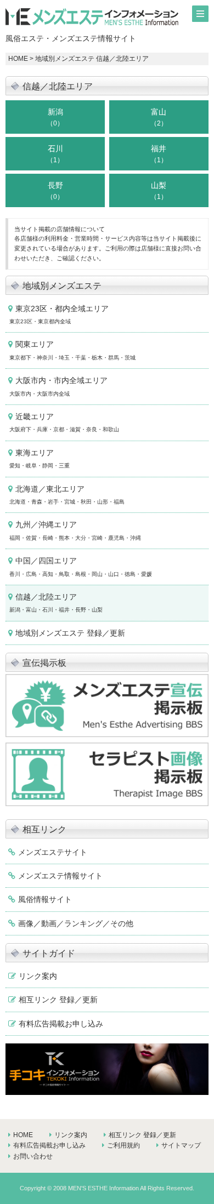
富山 (158, 117)
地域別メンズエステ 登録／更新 (70, 633)
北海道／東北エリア (67, 494)
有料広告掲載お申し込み (61, 1023)
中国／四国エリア (80, 566)
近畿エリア (64, 422)
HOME (18, 58)
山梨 (158, 191)
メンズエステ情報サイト (60, 875)
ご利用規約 (123, 1145)
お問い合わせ (33, 1156)
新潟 (55, 117)
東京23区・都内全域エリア (59, 314)
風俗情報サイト (45, 899)
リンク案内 (38, 976)
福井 (158, 154)
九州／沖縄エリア (75, 530)
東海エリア (39, 458)
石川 (55, 154)
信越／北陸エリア (56, 602)
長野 (55, 191)
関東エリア (72, 350)
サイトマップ (181, 1145)
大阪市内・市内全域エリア (58, 386)
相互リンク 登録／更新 (58, 999)
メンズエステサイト (52, 852)
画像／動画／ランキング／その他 (75, 923)
